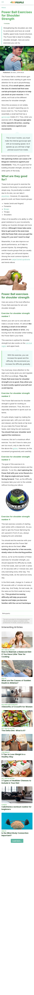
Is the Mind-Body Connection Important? (15, 834)
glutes (15, 448)
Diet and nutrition (8, 650)
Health (4, 678)
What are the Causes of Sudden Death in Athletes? (16, 681)
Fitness (4, 7)
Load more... (17, 841)
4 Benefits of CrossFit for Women (17, 707)
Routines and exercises (10, 704)
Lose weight (6, 752)
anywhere (5, 196)
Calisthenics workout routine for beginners (16, 808)
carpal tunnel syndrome (21, 259)
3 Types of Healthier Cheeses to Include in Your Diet (16, 781)
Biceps (6, 209)
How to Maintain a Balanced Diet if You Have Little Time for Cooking (16, 654)
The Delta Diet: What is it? (13, 730)
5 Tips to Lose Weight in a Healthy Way (13, 755)
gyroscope (6, 117)
